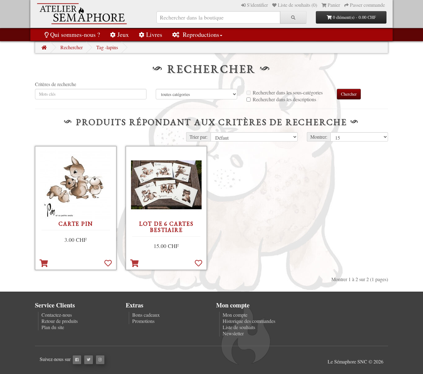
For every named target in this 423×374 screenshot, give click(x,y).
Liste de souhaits (239, 327)
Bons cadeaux (146, 314)
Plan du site (52, 327)
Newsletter (233, 333)
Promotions (143, 321)
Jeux (123, 34)
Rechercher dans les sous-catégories (288, 92)
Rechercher (71, 47)
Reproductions (200, 34)
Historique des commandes (249, 321)
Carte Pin (76, 223)
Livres (154, 34)
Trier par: (198, 136)
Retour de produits (59, 321)
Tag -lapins (107, 47)
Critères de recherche (55, 84)
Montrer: (318, 136)
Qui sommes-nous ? (75, 34)
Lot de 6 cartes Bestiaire (166, 226)
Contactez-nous (56, 314)
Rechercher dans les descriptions (284, 99)
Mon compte (235, 314)
